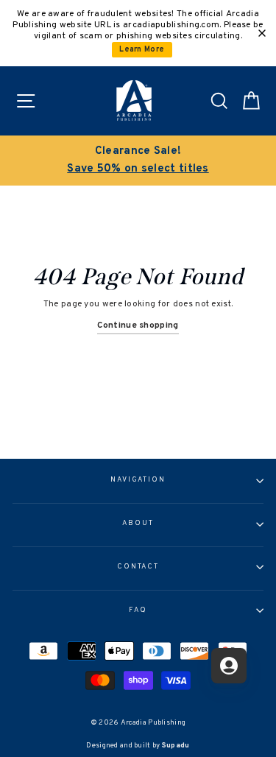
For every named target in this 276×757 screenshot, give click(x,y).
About (138, 523)
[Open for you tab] (229, 665)
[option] (138, 160)
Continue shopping (137, 325)
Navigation (138, 480)
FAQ (138, 610)
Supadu (176, 745)
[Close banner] (262, 33)
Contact (138, 567)
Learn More (141, 49)
